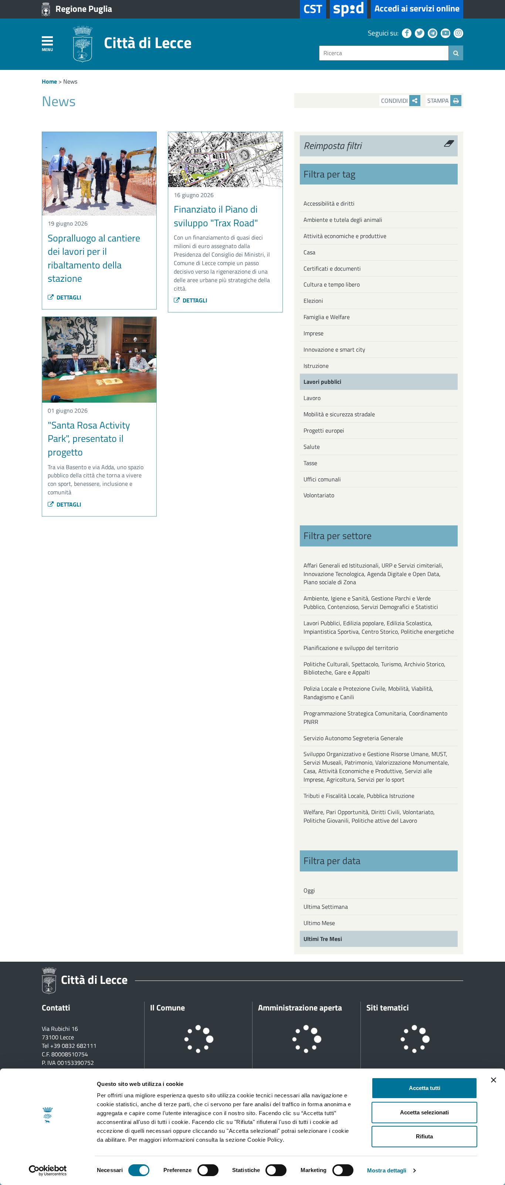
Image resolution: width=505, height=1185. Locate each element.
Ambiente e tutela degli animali (343, 219)
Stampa (438, 100)
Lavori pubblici (322, 381)
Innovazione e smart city (334, 349)
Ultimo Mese (319, 922)
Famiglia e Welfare (327, 316)
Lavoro (312, 397)
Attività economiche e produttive (345, 235)
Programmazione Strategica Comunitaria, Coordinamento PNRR (375, 717)
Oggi (309, 890)
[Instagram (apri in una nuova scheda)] (457, 32)
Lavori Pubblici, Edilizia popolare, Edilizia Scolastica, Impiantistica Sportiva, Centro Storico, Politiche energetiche (379, 627)
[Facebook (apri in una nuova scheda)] (405, 32)
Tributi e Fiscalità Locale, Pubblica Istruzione (359, 795)
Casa (309, 252)
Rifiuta (424, 1136)
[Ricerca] (456, 52)
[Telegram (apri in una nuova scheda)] (431, 32)
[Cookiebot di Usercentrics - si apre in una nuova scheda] (48, 1170)
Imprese (313, 333)
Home (49, 81)
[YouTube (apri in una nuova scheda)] (444, 32)
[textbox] (384, 53)
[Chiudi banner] (493, 1080)
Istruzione (316, 365)
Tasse (310, 462)
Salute (312, 446)
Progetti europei (324, 430)
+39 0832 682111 (73, 1045)
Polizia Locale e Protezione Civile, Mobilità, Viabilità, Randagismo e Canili (368, 692)
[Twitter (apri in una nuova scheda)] (418, 32)
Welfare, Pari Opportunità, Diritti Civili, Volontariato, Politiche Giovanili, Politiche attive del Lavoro (369, 816)
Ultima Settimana (326, 906)
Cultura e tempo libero (332, 284)
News (70, 81)
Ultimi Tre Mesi (323, 938)
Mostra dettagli (387, 1170)
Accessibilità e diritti (329, 203)
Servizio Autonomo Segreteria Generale (353, 738)
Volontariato (319, 495)
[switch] (207, 1170)
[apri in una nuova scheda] (348, 9)
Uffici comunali (322, 479)
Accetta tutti (424, 1088)
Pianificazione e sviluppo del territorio (351, 647)
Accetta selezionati (424, 1112)
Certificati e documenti (332, 268)
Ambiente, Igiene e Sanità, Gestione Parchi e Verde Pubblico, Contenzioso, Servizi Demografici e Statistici (371, 602)
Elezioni (313, 300)
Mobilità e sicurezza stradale (339, 414)
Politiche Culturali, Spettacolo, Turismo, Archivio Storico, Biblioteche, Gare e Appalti (374, 668)
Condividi (395, 100)
